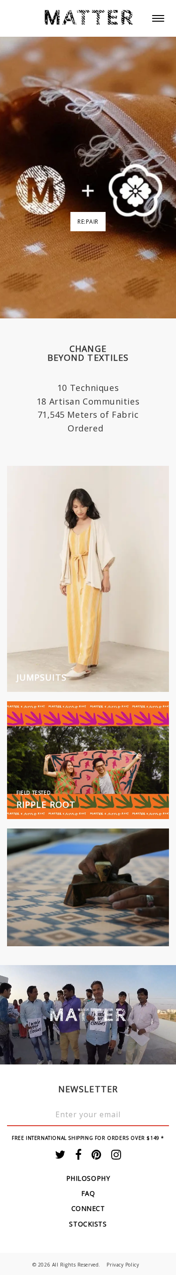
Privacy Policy (123, 1264)
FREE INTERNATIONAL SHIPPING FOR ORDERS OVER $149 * (88, 1138)
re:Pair (88, 222)
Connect (88, 1208)
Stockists (88, 1223)
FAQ (88, 1193)
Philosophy (88, 1178)
